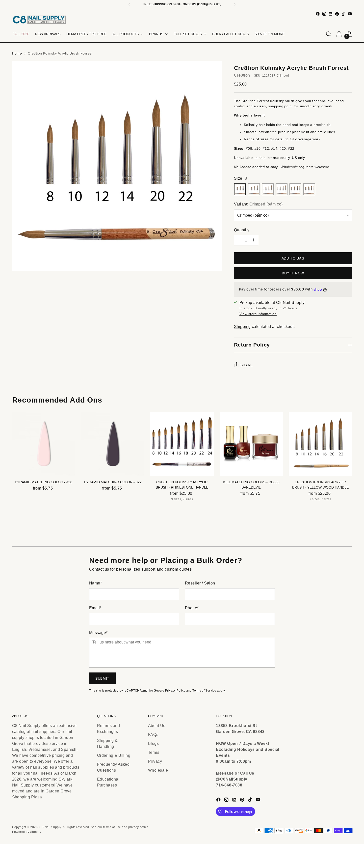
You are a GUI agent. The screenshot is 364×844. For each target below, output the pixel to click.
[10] (254, 189)
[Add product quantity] (253, 240)
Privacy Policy (175, 690)
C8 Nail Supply (50, 827)
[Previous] (129, 4)
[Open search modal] (329, 34)
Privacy (155, 761)
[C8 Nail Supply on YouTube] (350, 14)
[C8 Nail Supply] (39, 19)
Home (17, 53)
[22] (309, 189)
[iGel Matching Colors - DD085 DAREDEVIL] (251, 443)
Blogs (153, 743)
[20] (295, 189)
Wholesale (158, 770)
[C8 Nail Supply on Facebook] (317, 14)
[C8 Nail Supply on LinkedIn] (330, 14)
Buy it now (293, 273)
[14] (281, 189)
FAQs (153, 734)
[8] (240, 189)
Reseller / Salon (200, 583)
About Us (156, 726)
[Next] (234, 4)
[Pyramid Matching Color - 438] (43, 443)
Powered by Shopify (26, 832)
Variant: (258, 204)
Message (98, 633)
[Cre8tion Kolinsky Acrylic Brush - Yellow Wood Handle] (320, 443)
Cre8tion (242, 75)
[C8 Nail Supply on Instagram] (324, 14)
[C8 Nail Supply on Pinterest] (337, 14)
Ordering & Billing (113, 755)
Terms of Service (204, 690)
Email (95, 608)
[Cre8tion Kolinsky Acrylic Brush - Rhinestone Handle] (181, 443)
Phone (192, 608)
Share (246, 365)
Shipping (242, 326)
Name (95, 583)
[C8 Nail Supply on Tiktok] (343, 14)
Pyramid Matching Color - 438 (43, 482)
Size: (240, 178)
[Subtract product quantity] (238, 240)
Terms (153, 752)
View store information (258, 314)
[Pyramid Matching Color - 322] (112, 443)
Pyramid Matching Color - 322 (113, 482)
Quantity (242, 230)
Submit (102, 678)
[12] (268, 189)
